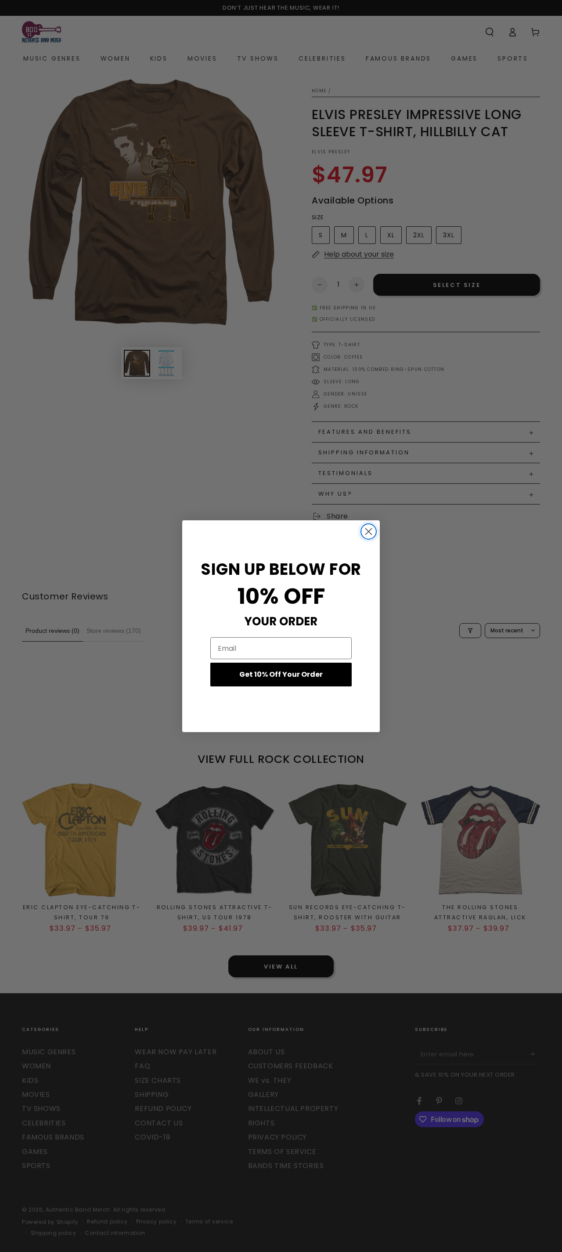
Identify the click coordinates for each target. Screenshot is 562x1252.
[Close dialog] (368, 531)
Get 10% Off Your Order (281, 674)
